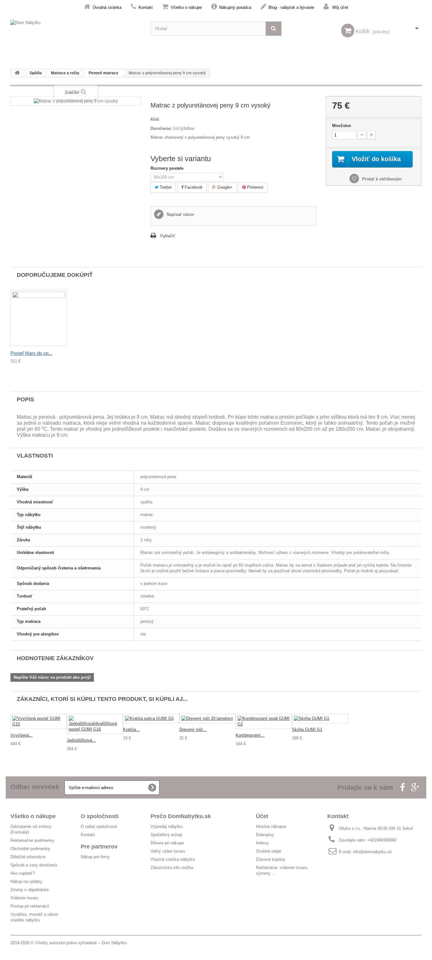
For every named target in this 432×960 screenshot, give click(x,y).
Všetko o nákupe (186, 7)
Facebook (193, 187)
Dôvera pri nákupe (167, 843)
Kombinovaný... (250, 735)
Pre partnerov (99, 846)
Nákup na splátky (26, 881)
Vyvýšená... (21, 735)
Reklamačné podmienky (32, 840)
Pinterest (254, 187)
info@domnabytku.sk (372, 851)
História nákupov (271, 826)
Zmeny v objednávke (29, 889)
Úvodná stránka (107, 7)
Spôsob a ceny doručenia (33, 865)
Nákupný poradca (235, 7)
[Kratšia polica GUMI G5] (151, 719)
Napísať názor (179, 214)
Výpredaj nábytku (166, 826)
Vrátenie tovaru (24, 898)
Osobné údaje (268, 851)
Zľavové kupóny (270, 859)
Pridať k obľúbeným (381, 179)
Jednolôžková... (81, 740)
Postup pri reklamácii (29, 906)
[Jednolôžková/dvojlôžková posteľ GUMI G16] (95, 724)
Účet (262, 816)
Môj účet (340, 7)
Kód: (155, 119)
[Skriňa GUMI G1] (320, 719)
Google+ (224, 187)
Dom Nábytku (114, 942)
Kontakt (146, 7)
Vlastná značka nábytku (173, 859)
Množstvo (341, 125)
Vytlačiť (167, 236)
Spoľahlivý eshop (166, 834)
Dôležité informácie (28, 856)
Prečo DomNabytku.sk (181, 816)
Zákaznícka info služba (172, 867)
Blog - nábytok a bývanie (291, 7)
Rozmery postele (168, 168)
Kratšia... (131, 729)
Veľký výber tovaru (168, 851)
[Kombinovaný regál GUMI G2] (264, 721)
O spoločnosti (100, 816)
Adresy (262, 843)
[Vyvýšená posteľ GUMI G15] (38, 721)
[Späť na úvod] (17, 73)
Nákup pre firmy (95, 856)
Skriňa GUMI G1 (307, 729)
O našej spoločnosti (99, 826)
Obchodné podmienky (30, 848)
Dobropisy (265, 834)
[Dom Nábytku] (75, 28)
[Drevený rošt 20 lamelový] (207, 719)
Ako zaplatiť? (22, 873)
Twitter (165, 187)
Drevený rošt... (193, 729)
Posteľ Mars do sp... (31, 353)
